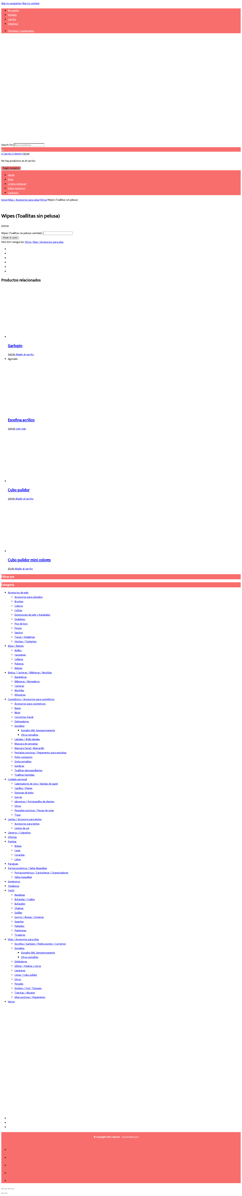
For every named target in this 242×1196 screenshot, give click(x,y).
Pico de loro (21, 624)
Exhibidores (20, 962)
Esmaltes (19, 726)
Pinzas (18, 628)
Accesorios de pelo (18, 593)
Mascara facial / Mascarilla (29, 748)
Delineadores (21, 721)
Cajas (17, 850)
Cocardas (19, 855)
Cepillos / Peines (23, 788)
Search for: (7, 145)
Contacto (13, 193)
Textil (11, 890)
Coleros (18, 606)
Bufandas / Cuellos (24, 899)
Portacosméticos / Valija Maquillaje (27, 868)
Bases (17, 708)
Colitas (18, 610)
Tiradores (19, 935)
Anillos (18, 650)
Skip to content (31, 3)
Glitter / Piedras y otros (27, 966)
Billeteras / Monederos (27, 681)
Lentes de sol (21, 828)
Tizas (17, 815)
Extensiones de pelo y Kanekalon (32, 615)
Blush (17, 713)
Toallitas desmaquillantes (28, 770)
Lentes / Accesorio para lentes (25, 819)
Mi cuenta (13, 10)
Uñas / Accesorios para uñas (23, 200)
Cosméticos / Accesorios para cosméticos (31, 699)
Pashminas (20, 930)
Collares (18, 659)
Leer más (21, 429)
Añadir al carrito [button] (25, 354)
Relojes (18, 668)
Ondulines (19, 619)
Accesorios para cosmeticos (30, 704)
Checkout (13, 24)
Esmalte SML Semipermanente (38, 730)
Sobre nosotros (16, 188)
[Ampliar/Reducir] (2, 1188)
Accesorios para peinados (28, 597)
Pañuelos (19, 926)
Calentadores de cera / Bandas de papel (36, 784)
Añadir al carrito (10, 237)
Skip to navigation (11, 3)
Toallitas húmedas (24, 775)
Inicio (4, 200)
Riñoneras (20, 695)
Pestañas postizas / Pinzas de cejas (34, 810)
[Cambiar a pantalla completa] (6, 1188)
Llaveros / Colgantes (19, 833)
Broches (18, 601)
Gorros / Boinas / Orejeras (29, 917)
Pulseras (19, 664)
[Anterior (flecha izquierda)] (2, 1193)
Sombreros (14, 882)
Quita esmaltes (22, 761)
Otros (43, 200)
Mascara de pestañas (26, 744)
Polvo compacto (23, 757)
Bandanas (19, 895)
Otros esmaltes (29, 735)
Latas (17, 859)
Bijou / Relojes (16, 646)
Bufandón (19, 904)
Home (11, 175)
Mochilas (19, 690)
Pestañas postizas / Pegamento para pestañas (40, 753)
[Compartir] (9, 1188)
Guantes (19, 922)
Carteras (19, 686)
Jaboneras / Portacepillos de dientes (34, 801)
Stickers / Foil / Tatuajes (28, 988)
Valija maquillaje (23, 877)
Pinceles (18, 984)
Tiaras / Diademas (24, 637)
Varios (11, 1002)
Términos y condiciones (21, 31)
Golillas (18, 913)
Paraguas (13, 864)
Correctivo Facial (23, 717)
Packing (12, 841)
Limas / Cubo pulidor (25, 975)
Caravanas (20, 655)
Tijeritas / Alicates (24, 993)
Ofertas (12, 837)
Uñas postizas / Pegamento (29, 997)
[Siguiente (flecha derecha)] (6, 1193)
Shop (10, 179)
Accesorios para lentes (27, 824)
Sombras (19, 766)
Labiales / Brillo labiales (27, 739)
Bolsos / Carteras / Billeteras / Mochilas (30, 673)
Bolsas (18, 846)
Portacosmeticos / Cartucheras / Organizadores (41, 873)
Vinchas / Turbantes (25, 641)
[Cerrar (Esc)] (12, 1188)
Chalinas (19, 908)
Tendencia (13, 886)
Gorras (18, 797)
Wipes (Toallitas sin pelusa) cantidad (21, 233)
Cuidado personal (17, 779)
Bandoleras (20, 677)
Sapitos (18, 633)
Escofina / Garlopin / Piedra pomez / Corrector (40, 944)
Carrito (12, 19)
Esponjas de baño (24, 793)
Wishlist (12, 15)
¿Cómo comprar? (17, 184)
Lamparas (19, 970)
